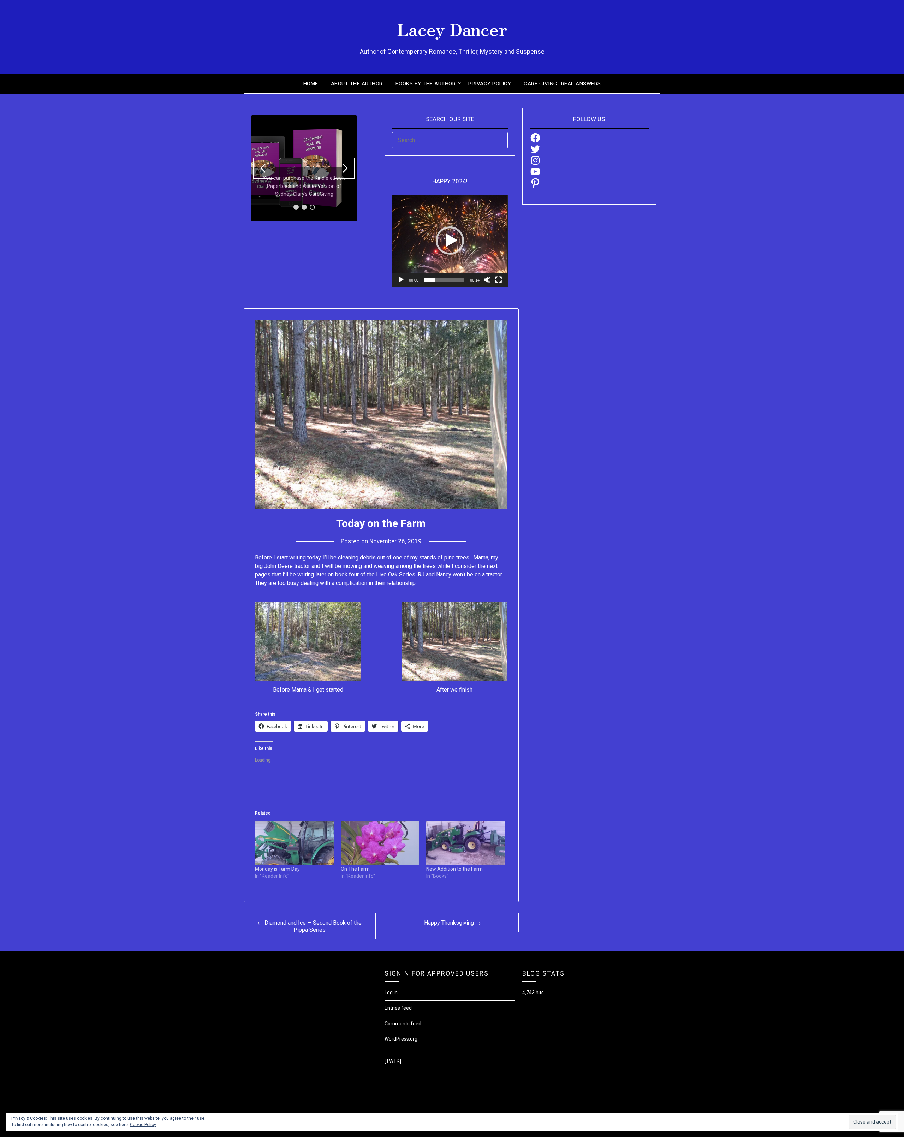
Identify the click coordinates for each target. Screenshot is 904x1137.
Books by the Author (426, 84)
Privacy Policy (489, 84)
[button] (263, 168)
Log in (391, 992)
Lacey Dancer (452, 28)
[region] (304, 168)
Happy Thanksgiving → (452, 922)
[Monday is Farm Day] (294, 843)
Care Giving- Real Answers (562, 84)
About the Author (357, 84)
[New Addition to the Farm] (465, 843)
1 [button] (296, 207)
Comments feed (403, 1023)
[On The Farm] (380, 843)
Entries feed (398, 1008)
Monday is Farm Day (277, 869)
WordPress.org (401, 1039)
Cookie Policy (143, 1124)
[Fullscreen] (498, 279)
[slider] (444, 280)
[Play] (401, 279)
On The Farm (355, 869)
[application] (449, 241)
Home (310, 84)
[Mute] (487, 279)
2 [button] (304, 207)
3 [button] (312, 207)
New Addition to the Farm (454, 869)
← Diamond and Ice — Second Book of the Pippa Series (309, 926)
